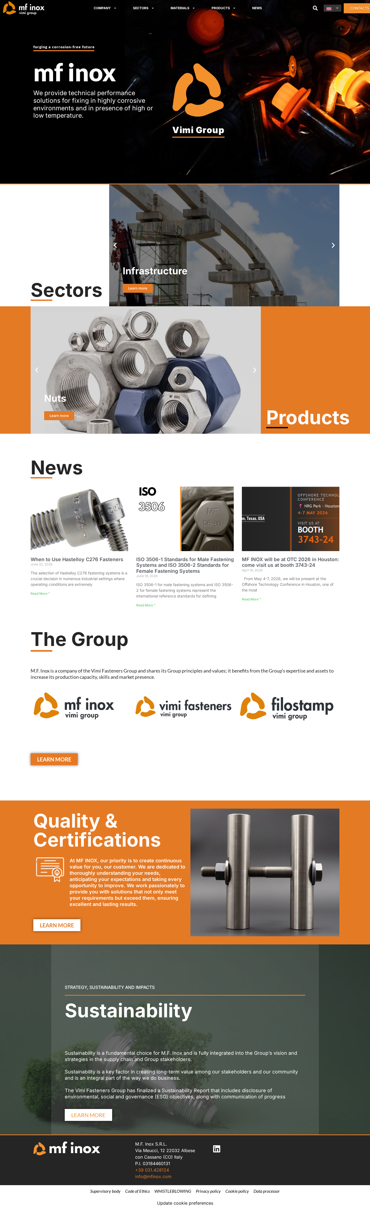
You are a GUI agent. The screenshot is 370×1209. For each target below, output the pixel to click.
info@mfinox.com (153, 1176)
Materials (180, 8)
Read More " (40, 593)
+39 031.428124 (152, 1170)
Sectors (140, 8)
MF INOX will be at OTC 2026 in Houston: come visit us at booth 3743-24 (290, 562)
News (257, 8)
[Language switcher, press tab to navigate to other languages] (332, 8)
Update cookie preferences (185, 1203)
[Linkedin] (217, 1149)
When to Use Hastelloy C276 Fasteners (77, 559)
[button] (315, 8)
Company (102, 8)
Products (221, 8)
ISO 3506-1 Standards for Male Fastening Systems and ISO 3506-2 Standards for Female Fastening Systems (185, 565)
